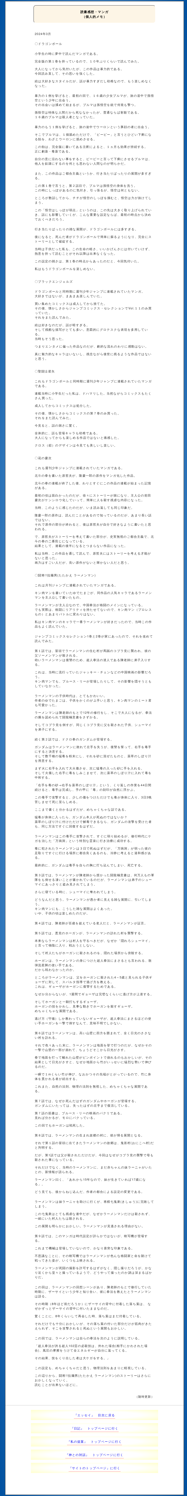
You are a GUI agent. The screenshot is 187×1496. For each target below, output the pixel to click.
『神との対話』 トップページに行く (94, 1454)
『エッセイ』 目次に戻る (94, 1415)
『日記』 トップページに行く (95, 1428)
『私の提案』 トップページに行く (94, 1441)
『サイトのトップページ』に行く (94, 1468)
